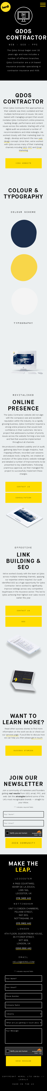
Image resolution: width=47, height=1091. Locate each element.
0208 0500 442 (23, 948)
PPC (30, 147)
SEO (25, 147)
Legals (23, 1079)
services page (12, 735)
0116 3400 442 (23, 898)
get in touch (36, 738)
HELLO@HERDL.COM (23, 962)
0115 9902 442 (23, 923)
